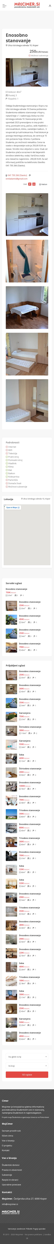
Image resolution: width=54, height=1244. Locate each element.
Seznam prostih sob (11, 1130)
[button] (27, 1056)
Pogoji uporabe (39, 1229)
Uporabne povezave (11, 1184)
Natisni (44, 184)
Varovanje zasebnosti (16, 1229)
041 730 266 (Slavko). (17, 175)
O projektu (7, 1145)
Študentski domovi (10, 1165)
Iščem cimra (7, 1135)
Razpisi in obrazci (10, 1179)
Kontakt (5, 1150)
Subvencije (7, 1174)
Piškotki (29, 1229)
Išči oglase (27, 1074)
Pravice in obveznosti (12, 1170)
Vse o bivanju (8, 1140)
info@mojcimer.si (10, 1204)
